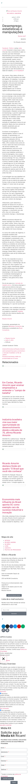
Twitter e (11, 48)
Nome (3, 747)
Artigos (16, 21)
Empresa (3, 760)
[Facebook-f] (11, 626)
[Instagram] (7, 626)
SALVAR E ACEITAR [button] (5, 725)
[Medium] (23, 626)
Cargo (3, 765)
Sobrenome (4, 752)
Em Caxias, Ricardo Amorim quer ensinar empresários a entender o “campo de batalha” (13, 387)
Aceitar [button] (10, 653)
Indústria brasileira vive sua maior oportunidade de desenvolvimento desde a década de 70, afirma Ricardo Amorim (12, 427)
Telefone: (4, 769)
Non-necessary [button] (4, 708)
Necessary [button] (3, 691)
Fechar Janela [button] (4, 653)
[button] (14, 7)
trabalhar (20, 311)
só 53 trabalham (18, 70)
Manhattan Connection (15, 326)
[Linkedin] (3, 626)
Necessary (4, 693)
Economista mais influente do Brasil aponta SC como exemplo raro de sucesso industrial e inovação (12, 506)
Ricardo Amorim (7, 319)
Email (2, 756)
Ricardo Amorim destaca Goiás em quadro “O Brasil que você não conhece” (13, 467)
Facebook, (5, 48)
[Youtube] (19, 626)
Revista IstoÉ (22, 36)
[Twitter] (15, 626)
